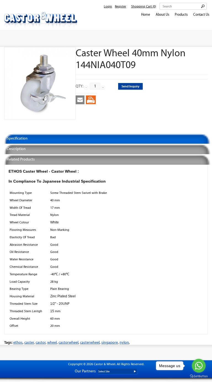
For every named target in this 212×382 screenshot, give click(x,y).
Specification (17, 138)
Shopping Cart (143, 6)
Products (181, 14)
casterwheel (90, 342)
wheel (52, 342)
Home (145, 14)
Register (120, 6)
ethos (18, 342)
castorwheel (68, 342)
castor (41, 342)
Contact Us (201, 14)
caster (29, 342)
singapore (109, 342)
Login (108, 6)
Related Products (21, 159)
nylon (124, 342)
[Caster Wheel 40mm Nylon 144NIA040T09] (39, 116)
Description (16, 148)
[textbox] (183, 6)
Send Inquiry (130, 86)
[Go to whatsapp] (199, 366)
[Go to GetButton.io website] (199, 376)
